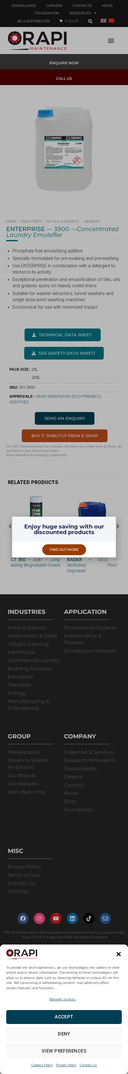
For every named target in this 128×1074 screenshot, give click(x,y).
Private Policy (66, 1065)
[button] (119, 954)
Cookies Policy (42, 1065)
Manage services (62, 999)
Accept (64, 1017)
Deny (64, 1034)
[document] (64, 537)
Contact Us (88, 1065)
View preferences (64, 1051)
